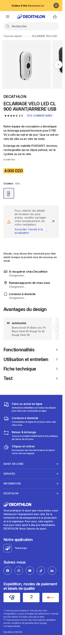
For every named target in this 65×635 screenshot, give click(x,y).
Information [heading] (12, 483)
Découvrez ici (28, 5)
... (27, 36)
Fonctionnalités (18, 349)
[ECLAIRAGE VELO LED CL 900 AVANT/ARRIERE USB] (26, 64)
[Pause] (56, 5)
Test (7, 378)
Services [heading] (9, 473)
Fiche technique (19, 369)
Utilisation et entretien (25, 359)
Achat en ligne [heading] (13, 463)
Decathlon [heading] (10, 493)
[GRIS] (8, 193)
